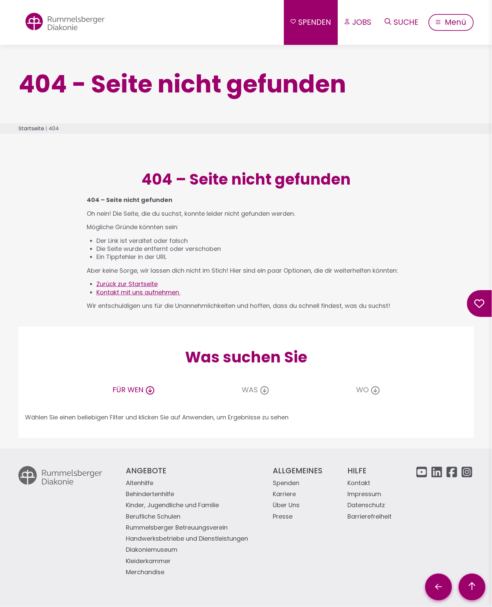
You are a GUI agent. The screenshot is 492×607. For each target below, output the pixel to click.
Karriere (284, 494)
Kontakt (358, 483)
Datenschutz (366, 505)
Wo (362, 390)
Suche (406, 22)
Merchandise (145, 572)
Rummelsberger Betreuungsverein (177, 528)
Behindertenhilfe (150, 494)
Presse (283, 517)
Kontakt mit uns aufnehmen (138, 292)
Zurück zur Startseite (127, 284)
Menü (454, 22)
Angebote (146, 470)
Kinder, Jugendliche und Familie (172, 505)
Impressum (364, 494)
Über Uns (286, 505)
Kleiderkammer (148, 561)
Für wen (128, 390)
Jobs (361, 22)
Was (250, 390)
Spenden (314, 22)
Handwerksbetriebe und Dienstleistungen (187, 539)
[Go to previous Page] (438, 587)
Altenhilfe (139, 483)
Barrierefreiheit (369, 517)
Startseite (31, 128)
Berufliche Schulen (153, 517)
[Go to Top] (472, 587)
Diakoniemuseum (151, 550)
